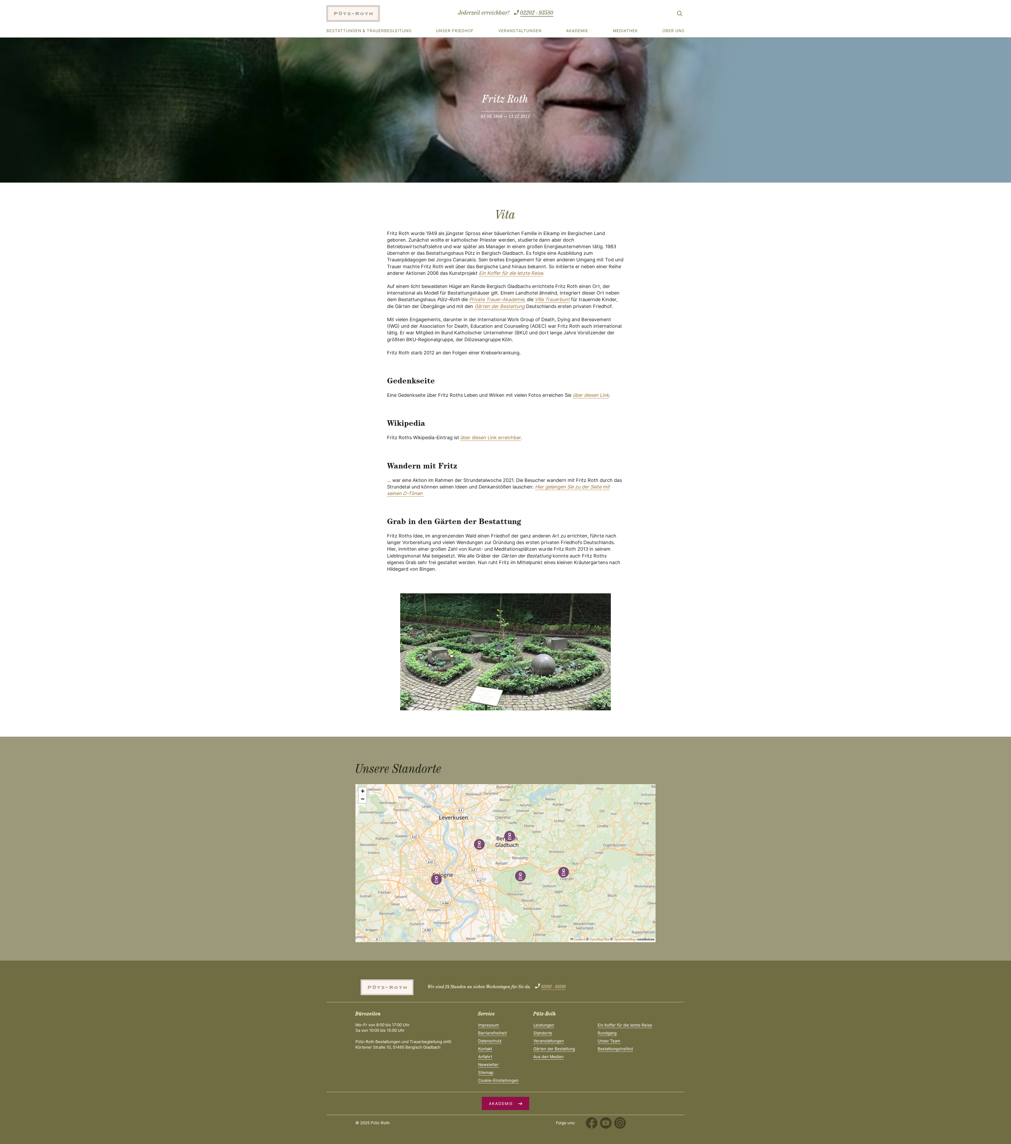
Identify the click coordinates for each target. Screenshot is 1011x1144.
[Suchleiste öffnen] (679, 14)
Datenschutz (490, 1040)
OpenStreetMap (625, 939)
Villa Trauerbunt (552, 299)
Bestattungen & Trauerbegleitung (369, 30)
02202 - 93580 (536, 13)
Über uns (673, 30)
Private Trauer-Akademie (496, 299)
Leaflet (578, 939)
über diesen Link (591, 395)
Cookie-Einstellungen (498, 1080)
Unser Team (609, 1040)
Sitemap (485, 1072)
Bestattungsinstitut (615, 1048)
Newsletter (488, 1064)
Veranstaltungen (520, 30)
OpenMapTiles (599, 939)
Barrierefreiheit (492, 1032)
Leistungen (543, 1025)
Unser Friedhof (455, 30)
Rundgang (607, 1032)
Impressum (488, 1025)
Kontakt (485, 1048)
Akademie (577, 30)
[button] (509, 836)
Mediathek (625, 30)
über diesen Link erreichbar (490, 437)
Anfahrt (485, 1056)
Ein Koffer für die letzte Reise (511, 273)
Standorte (542, 1032)
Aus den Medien (548, 1056)
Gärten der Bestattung (499, 306)
